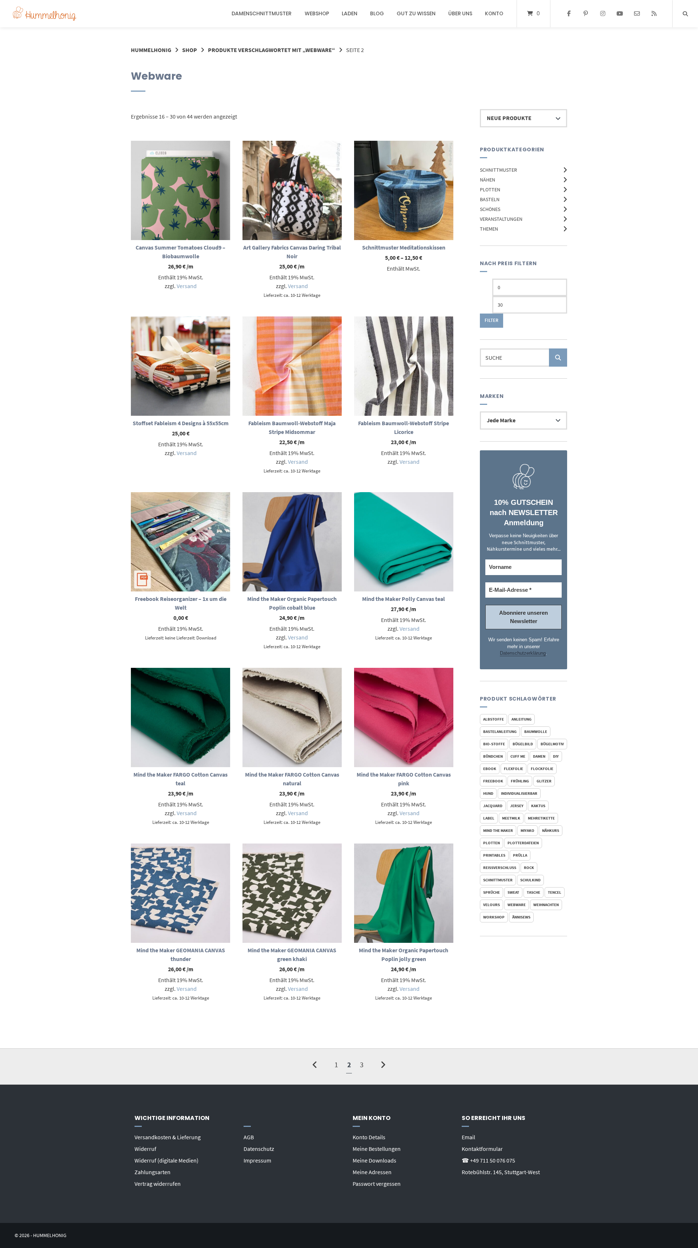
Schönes (490, 209)
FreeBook (493, 781)
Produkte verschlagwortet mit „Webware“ (271, 49)
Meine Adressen (372, 1172)
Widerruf (145, 1148)
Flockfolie (542, 768)
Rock (529, 867)
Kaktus (538, 805)
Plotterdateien (523, 842)
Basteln (490, 199)
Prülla (520, 855)
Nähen (487, 179)
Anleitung (521, 719)
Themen (489, 229)
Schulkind (530, 879)
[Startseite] (44, 13)
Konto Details (369, 1137)
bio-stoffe (494, 743)
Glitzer (544, 781)
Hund (488, 793)
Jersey (517, 805)
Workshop (494, 917)
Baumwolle (535, 731)
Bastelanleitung (500, 731)
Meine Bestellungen (377, 1148)
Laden (349, 13)
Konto (494, 13)
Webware (517, 904)
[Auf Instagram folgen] (603, 13)
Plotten (490, 189)
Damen (539, 756)
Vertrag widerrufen (158, 1183)
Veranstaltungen (501, 219)
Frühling (520, 781)
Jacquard (492, 805)
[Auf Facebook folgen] (568, 13)
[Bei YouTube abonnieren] (620, 13)
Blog (377, 13)
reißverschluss (499, 867)
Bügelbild (523, 743)
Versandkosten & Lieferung (168, 1137)
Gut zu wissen (416, 13)
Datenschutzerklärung (523, 653)
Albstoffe (493, 719)
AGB (249, 1137)
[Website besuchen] (654, 13)
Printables (494, 855)
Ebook (489, 768)
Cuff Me (517, 756)
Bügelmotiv (552, 743)
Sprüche (491, 892)
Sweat (513, 892)
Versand (187, 286)
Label (488, 818)
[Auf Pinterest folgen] (586, 13)
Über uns (460, 13)
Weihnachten (546, 904)
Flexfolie (513, 768)
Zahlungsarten (153, 1172)
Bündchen (493, 756)
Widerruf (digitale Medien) (166, 1160)
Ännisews (521, 917)
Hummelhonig (151, 49)
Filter (491, 320)
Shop (189, 49)
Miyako (527, 830)
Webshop (317, 13)
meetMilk (511, 818)
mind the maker (498, 830)
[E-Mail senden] (636, 13)
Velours (491, 904)
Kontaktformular (482, 1148)
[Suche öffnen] (685, 13)
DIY (556, 756)
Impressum (257, 1160)
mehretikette (541, 818)
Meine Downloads (374, 1160)
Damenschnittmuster (262, 13)
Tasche (533, 892)
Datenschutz (259, 1148)
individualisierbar (519, 793)
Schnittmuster (498, 170)
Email (468, 1137)
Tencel (554, 892)
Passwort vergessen (377, 1183)
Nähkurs (550, 830)
